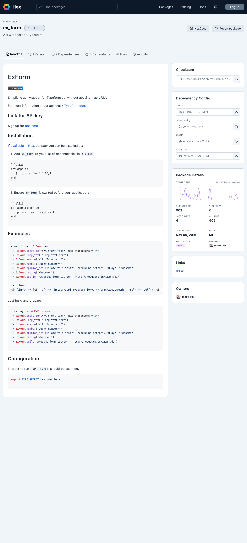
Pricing (186, 7)
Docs (202, 7)
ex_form (12, 28)
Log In (234, 7)
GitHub (180, 271)
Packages (166, 7)
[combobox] (77, 7)
